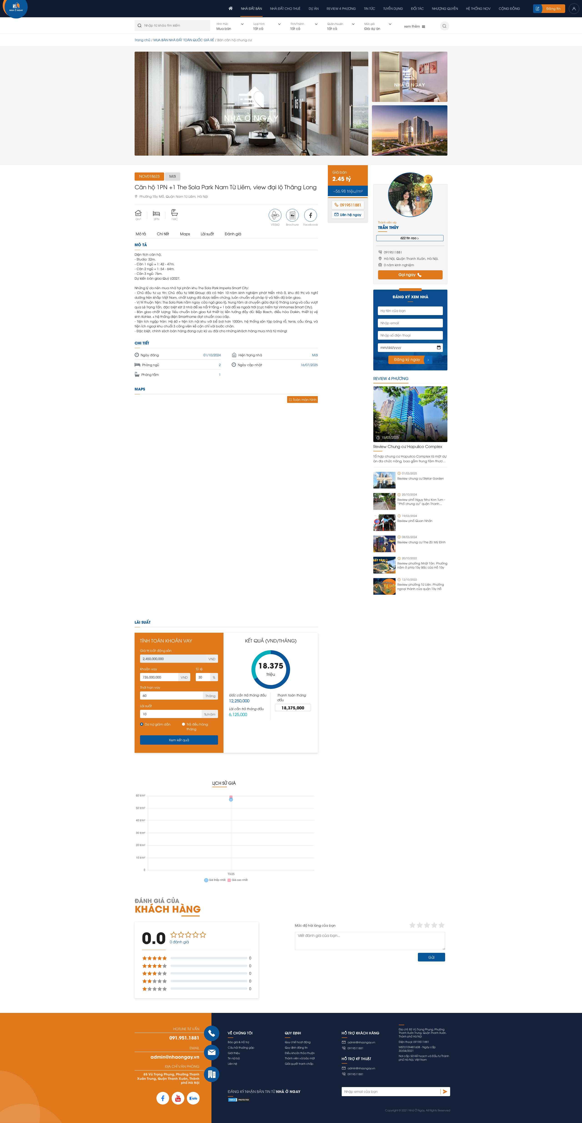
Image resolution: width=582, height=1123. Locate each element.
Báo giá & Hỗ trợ (238, 1042)
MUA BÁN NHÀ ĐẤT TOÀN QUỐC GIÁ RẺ (183, 40)
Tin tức (369, 8)
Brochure (292, 224)
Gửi (431, 957)
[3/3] (409, 130)
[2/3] (409, 77)
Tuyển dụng (393, 8)
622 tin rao (408, 238)
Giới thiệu (234, 1053)
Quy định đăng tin (296, 1047)
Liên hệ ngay (350, 214)
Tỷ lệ (199, 669)
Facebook (310, 224)
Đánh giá (233, 233)
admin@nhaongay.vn (175, 1057)
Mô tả (141, 233)
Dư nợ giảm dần (158, 724)
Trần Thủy (388, 227)
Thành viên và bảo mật (300, 1058)
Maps (185, 233)
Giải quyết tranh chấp (299, 1063)
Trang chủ (142, 40)
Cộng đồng (509, 8)
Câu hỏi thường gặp (241, 1047)
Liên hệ (232, 1063)
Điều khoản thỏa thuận (300, 1053)
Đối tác (417, 8)
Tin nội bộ (234, 1058)
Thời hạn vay (150, 687)
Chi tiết (163, 233)
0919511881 (356, 1048)
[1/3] (251, 104)
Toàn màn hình (304, 399)
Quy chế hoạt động (298, 1042)
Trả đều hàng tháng (197, 726)
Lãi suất (207, 233)
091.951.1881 (184, 1037)
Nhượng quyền (445, 8)
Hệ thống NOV (478, 8)
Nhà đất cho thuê (285, 8)
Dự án (314, 8)
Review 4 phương (341, 8)
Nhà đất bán (251, 8)
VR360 (275, 224)
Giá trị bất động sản (156, 650)
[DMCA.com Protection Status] (339, 1099)
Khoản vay (148, 669)
